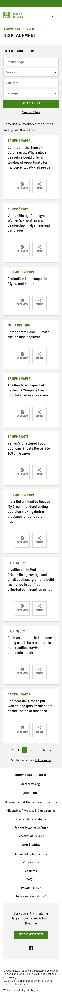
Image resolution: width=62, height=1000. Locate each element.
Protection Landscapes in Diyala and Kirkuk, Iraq (27, 282)
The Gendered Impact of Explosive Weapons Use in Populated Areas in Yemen (28, 391)
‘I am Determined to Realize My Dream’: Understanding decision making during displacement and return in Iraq (29, 512)
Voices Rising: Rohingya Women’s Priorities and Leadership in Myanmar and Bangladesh (29, 224)
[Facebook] (31, 948)
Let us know (43, 760)
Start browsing (30, 784)
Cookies (30, 871)
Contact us (30, 862)
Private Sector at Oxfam (30, 827)
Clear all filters (31, 112)
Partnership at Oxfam (30, 819)
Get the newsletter (31, 934)
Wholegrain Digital (28, 990)
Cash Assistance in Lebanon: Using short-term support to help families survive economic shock (30, 646)
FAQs (30, 879)
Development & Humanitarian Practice (30, 802)
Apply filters (31, 103)
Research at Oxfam (30, 836)
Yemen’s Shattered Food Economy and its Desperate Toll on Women (29, 449)
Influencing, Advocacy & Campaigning (30, 810)
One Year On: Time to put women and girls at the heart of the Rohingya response (30, 707)
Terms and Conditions (30, 896)
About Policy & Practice (30, 854)
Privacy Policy (30, 887)
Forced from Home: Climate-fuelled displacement (29, 335)
